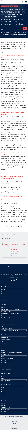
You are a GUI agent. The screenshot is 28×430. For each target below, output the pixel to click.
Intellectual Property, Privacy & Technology (10, 313)
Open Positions (4, 411)
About (2, 376)
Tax (2, 326)
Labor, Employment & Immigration (8, 317)
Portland (3, 291)
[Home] (4, 2)
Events (2, 389)
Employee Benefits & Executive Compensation (10, 309)
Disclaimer (14, 423)
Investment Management (6, 315)
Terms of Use (14, 428)
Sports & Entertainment (6, 362)
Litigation (3, 319)
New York (3, 289)
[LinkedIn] (16, 226)
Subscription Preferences (14, 421)
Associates (3, 405)
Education (3, 350)
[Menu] (26, 2)
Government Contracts (6, 311)
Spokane (3, 295)
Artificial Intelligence (5, 341)
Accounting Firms (4, 337)
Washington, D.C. (4, 300)
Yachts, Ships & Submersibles (7, 369)
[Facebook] (11, 226)
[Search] (22, 2)
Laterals (3, 403)
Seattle (2, 293)
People (2, 378)
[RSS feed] (21, 226)
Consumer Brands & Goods (6, 348)
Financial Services (5, 354)
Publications (3, 396)
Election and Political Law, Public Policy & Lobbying (11, 352)
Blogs (2, 391)
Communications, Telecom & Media (8, 346)
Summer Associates (5, 407)
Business (3, 307)
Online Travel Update (12, 235)
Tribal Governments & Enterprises (8, 367)
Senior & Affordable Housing (7, 360)
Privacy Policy (14, 425)
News (2, 387)
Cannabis (3, 343)
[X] (14, 226)
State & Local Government (6, 364)
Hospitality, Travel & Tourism (7, 358)
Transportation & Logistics (6, 328)
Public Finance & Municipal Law (7, 322)
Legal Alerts (3, 393)
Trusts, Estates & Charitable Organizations (10, 330)
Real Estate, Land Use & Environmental (9, 324)
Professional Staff (5, 409)
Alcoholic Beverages (5, 339)
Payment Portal (14, 419)
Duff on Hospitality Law (9, 6)
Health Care (3, 356)
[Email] (18, 226)
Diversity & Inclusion (5, 380)
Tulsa (2, 298)
